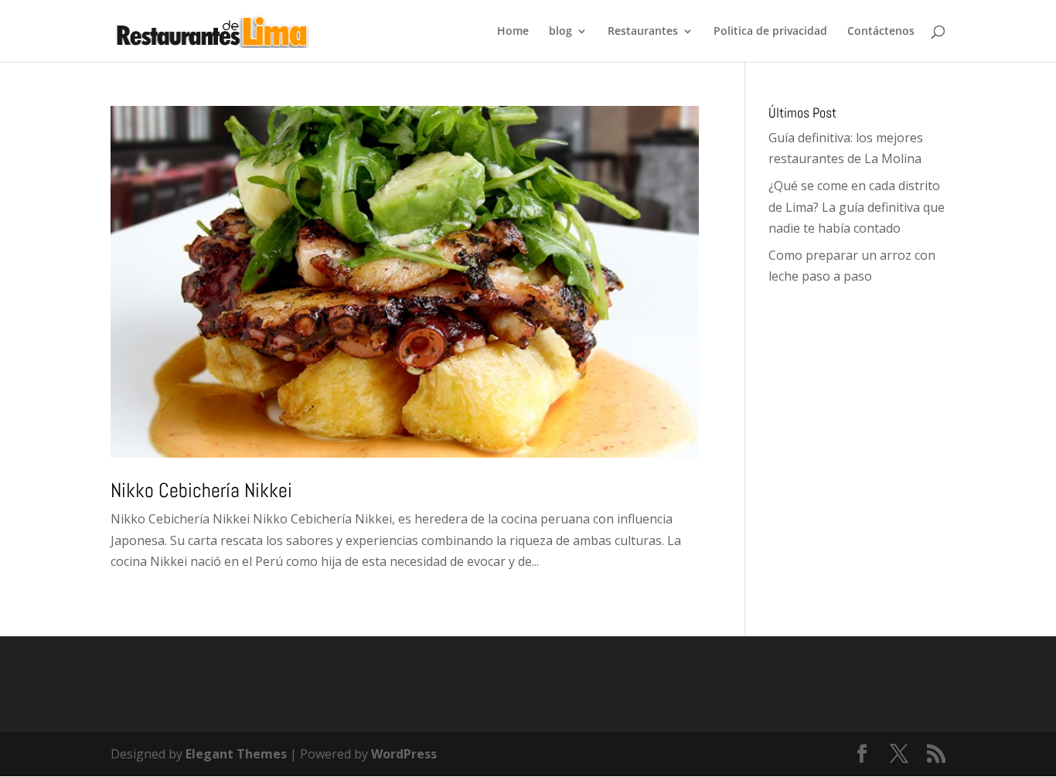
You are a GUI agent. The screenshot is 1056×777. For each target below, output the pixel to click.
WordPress (404, 753)
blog (560, 32)
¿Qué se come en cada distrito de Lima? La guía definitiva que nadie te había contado (856, 206)
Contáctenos (881, 32)
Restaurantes (643, 32)
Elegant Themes (236, 753)
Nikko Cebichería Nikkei (201, 490)
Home (513, 32)
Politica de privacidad (770, 32)
